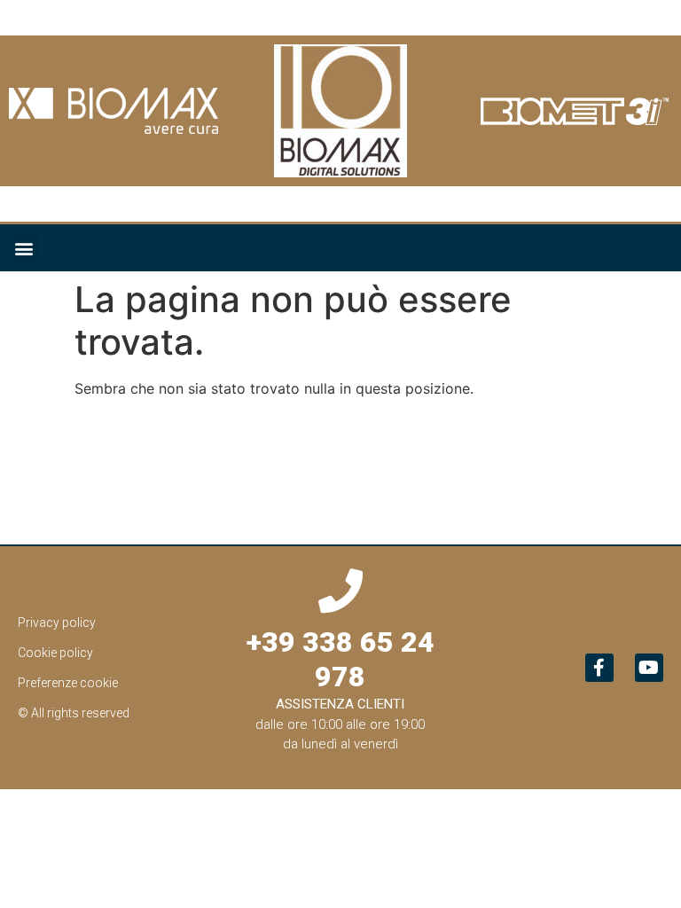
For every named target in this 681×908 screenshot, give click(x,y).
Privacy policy (57, 622)
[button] (23, 247)
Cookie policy (55, 653)
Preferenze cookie (68, 683)
